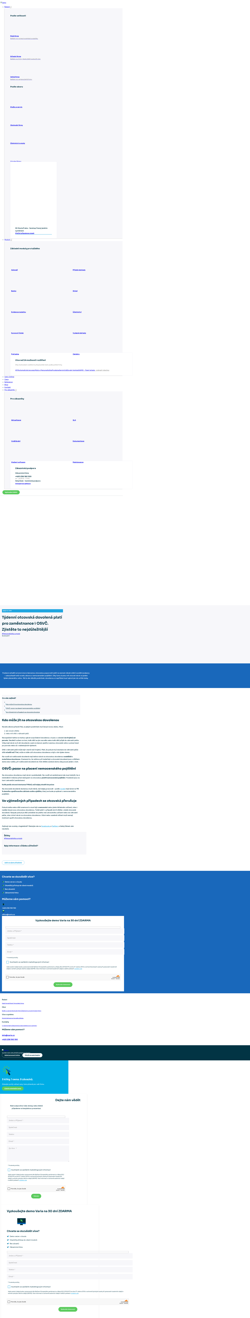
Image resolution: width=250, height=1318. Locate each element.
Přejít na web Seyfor (32, 1055)
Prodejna (55, 370)
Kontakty (9, 1025)
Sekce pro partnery (31, 1025)
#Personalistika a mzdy (11, 634)
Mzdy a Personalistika (43, 370)
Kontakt (7, 387)
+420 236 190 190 (10, 1039)
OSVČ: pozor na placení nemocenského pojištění (23, 708)
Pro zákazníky (9, 390)
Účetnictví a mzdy (27, 1011)
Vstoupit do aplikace (23, 483)
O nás (4, 1025)
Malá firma (5, 1003)
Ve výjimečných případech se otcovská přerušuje (23, 712)
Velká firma (20, 1003)
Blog (6, 385)
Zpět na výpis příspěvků (13, 862)
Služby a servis (6, 1011)
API (16, 370)
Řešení (7, 7)
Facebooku (45, 826)
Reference (8, 382)
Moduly (7, 240)
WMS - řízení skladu (87, 370)
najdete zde (78, 969)
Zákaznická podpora (18, 1025)
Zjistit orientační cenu (12, 1088)
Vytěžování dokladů (71, 370)
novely (62, 789)
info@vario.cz (8, 1035)
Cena (6, 379)
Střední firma (13, 1003)
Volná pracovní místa (12, 1055)
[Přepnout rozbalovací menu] (10, 7)
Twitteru (55, 826)
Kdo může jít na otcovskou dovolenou (19, 704)
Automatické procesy (26, 370)
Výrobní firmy (37, 1011)
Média (21, 1018)
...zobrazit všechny (102, 370)
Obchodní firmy (16, 1011)
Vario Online (9, 377)
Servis (61, 370)
